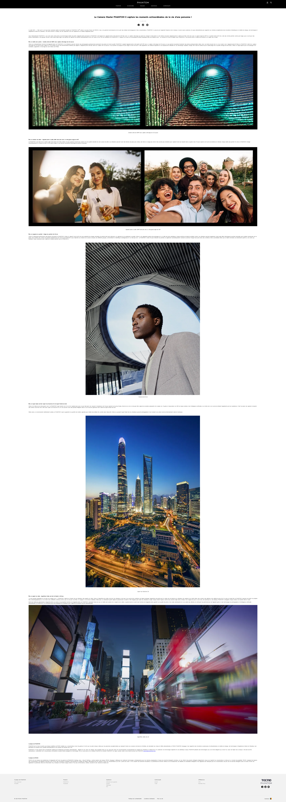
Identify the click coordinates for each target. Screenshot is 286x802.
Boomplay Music (201, 783)
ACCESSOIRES (130, 5)
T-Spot (156, 783)
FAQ (107, 786)
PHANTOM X (66, 782)
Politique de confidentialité (135, 798)
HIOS (199, 782)
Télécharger (108, 785)
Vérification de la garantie (111, 782)
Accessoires (65, 783)
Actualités (16, 783)
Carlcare (108, 783)
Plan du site (160, 798)
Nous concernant (17, 782)
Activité (156, 782)
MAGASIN (142, 5)
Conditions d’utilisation (149, 798)
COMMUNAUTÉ (166, 5)
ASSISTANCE (154, 5)
